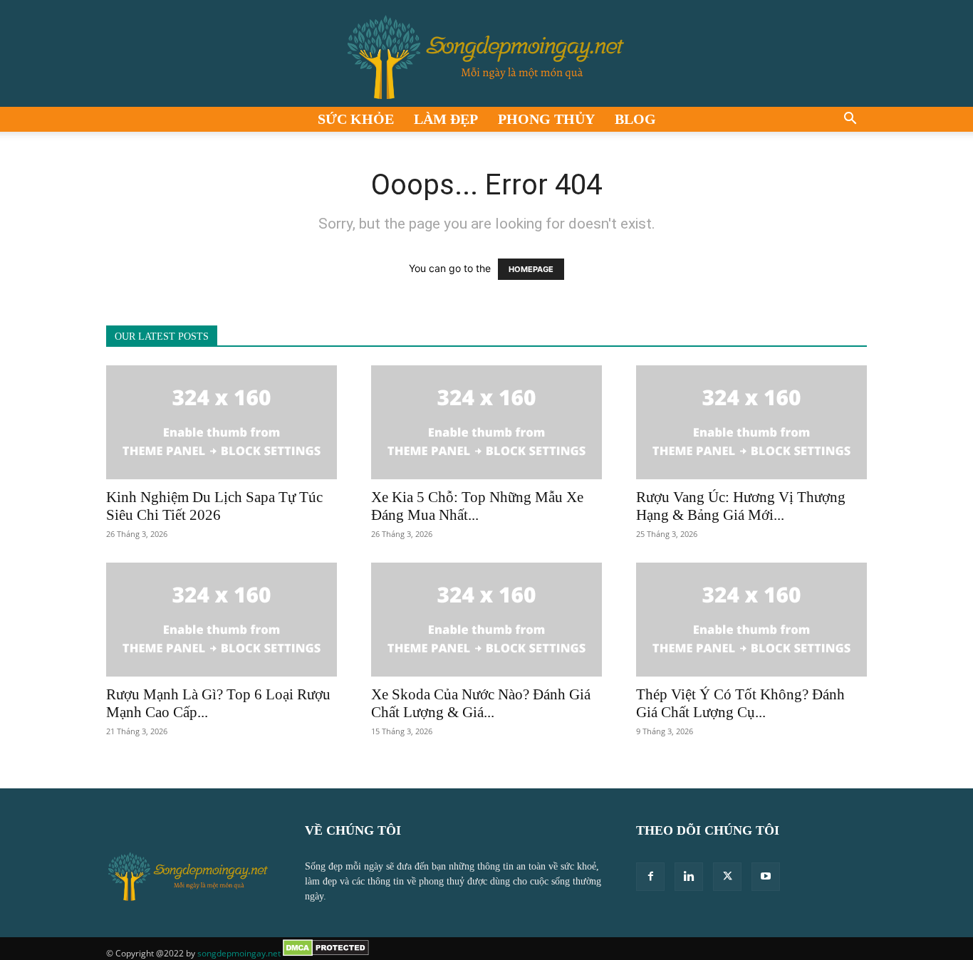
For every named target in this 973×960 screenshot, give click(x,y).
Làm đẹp (446, 119)
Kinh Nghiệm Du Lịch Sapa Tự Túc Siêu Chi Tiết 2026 (214, 506)
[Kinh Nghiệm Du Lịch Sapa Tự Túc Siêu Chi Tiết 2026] (221, 422)
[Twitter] (727, 876)
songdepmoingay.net (239, 953)
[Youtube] (765, 876)
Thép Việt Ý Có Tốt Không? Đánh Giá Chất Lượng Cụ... (740, 703)
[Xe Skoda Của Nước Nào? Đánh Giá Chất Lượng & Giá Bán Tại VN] (486, 620)
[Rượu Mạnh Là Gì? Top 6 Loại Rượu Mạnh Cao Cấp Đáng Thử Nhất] (221, 620)
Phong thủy (546, 119)
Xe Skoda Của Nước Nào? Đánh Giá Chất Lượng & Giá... (480, 703)
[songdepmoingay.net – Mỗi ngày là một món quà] (486, 53)
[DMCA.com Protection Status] (326, 953)
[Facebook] (650, 876)
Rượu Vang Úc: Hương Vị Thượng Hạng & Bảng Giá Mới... (740, 506)
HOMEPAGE (531, 269)
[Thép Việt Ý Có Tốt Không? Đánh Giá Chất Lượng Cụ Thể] (751, 620)
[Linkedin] (689, 876)
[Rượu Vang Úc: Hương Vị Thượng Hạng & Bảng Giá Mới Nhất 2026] (751, 422)
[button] (850, 120)
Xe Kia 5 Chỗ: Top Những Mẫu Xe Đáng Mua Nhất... (477, 506)
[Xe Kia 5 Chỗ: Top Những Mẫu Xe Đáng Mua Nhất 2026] (486, 422)
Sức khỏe (356, 119)
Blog (635, 119)
